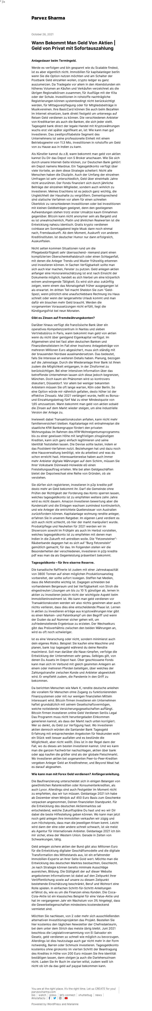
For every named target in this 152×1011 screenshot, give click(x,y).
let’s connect (67, 995)
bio (33, 995)
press (53, 995)
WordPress (54, 1004)
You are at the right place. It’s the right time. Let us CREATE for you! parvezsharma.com (74, 990)
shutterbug (85, 995)
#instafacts (38, 998)
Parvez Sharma (48, 18)
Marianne (72, 1004)
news (98, 995)
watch (42, 995)
